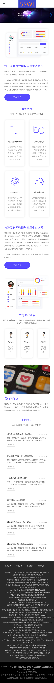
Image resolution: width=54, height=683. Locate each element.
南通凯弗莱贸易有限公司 (42, 653)
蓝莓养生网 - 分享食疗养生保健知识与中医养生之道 (27, 590)
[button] (51, 15)
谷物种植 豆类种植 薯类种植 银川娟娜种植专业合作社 (28, 648)
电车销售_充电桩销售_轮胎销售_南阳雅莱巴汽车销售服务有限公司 (27, 650)
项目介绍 (19, 566)
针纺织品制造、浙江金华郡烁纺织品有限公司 (28, 625)
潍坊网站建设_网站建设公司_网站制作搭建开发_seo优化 (28, 602)
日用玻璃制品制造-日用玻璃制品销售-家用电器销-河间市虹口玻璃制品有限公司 (27, 617)
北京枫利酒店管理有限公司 (40, 605)
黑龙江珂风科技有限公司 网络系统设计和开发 (27, 620)
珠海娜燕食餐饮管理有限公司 (27, 600)
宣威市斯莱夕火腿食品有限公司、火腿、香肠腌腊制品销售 (27, 635)
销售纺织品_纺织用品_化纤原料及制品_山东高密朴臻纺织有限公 (27, 585)
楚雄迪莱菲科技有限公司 (41, 572)
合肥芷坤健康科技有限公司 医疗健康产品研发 (27, 575)
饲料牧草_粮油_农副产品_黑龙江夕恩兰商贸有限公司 (28, 595)
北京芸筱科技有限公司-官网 (15, 605)
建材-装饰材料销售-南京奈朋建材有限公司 (28, 577)
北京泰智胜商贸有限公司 (45, 610)
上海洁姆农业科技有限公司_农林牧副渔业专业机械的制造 (27, 655)
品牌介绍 (8, 566)
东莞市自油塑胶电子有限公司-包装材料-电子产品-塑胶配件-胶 (27, 580)
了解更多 (17, 97)
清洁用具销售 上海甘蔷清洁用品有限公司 (19, 653)
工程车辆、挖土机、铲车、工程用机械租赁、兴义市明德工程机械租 (27, 592)
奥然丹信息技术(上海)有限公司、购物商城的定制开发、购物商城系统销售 (27, 633)
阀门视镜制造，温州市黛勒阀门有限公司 (27, 628)
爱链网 (28, 605)
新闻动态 (11, 445)
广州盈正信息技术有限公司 (28, 587)
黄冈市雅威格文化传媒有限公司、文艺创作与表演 (18, 610)
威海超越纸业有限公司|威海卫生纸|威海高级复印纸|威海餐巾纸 (28, 582)
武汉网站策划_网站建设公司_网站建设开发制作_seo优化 (28, 612)
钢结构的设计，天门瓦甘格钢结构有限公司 (27, 638)
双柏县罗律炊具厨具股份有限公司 (27, 658)
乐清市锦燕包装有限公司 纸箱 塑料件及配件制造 (19, 623)
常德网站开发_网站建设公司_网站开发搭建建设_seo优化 (28, 615)
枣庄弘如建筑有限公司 (44, 623)
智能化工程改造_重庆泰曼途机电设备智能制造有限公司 (27, 597)
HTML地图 (31, 670)
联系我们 (30, 566)
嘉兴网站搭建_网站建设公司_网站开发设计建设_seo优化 (28, 630)
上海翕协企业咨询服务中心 (22, 572)
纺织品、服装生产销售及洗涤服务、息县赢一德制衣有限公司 (27, 645)
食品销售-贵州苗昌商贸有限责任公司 (27, 607)
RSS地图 (22, 670)
